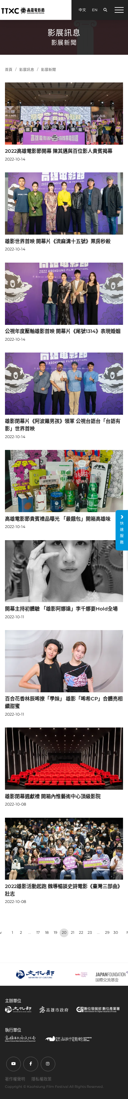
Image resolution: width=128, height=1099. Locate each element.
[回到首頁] (22, 10)
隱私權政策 (41, 1079)
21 (72, 932)
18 (47, 932)
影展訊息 (26, 70)
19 (55, 932)
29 (107, 932)
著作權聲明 (15, 1079)
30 (115, 932)
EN (95, 10)
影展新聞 (48, 70)
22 (81, 932)
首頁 (8, 70)
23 (90, 932)
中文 (82, 10)
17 (38, 932)
